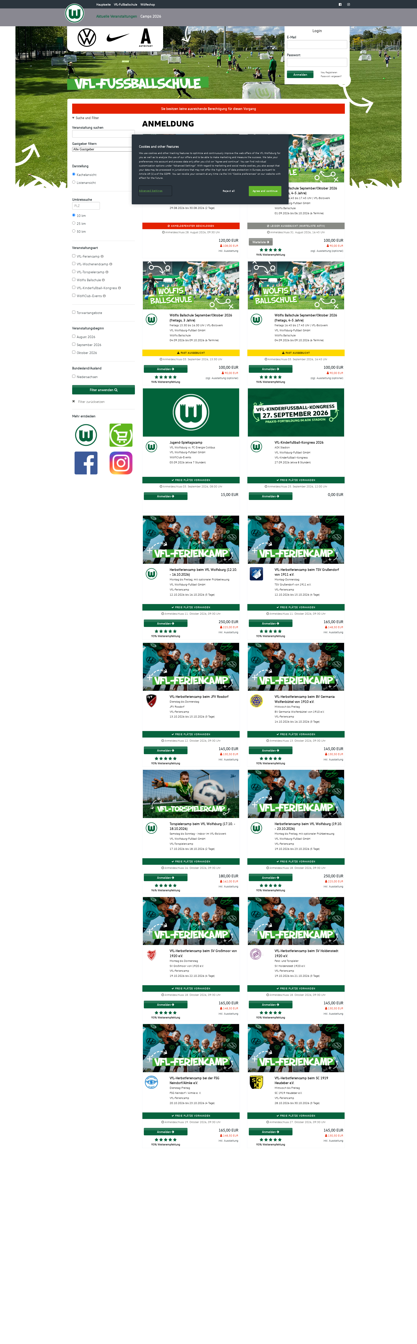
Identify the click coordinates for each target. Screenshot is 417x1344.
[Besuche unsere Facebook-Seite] (340, 4)
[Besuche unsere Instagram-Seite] (348, 4)
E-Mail (291, 37)
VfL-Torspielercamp (91, 272)
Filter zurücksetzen (91, 401)
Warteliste (259, 242)
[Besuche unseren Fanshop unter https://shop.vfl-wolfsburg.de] (121, 434)
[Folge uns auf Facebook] (86, 462)
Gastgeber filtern (84, 143)
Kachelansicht (87, 175)
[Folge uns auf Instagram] (121, 462)
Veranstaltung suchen (88, 127)
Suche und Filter (87, 118)
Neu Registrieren (329, 72)
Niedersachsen (87, 377)
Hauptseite (103, 4)
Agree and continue (265, 191)
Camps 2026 (150, 16)
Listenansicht (86, 182)
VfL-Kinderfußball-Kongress (97, 288)
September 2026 (89, 345)
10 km (81, 215)
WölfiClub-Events (90, 296)
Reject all (229, 191)
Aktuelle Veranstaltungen (116, 16)
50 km (81, 231)
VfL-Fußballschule (126, 4)
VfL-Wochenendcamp (93, 264)
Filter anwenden (102, 390)
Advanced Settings (151, 190)
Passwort (293, 55)
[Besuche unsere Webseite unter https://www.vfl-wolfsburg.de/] (86, 434)
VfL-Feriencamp (89, 256)
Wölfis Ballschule (89, 280)
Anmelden (164, 369)
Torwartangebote (89, 313)
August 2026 (86, 337)
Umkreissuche (82, 199)
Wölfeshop (147, 4)
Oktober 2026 (87, 353)
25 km (81, 223)
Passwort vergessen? (331, 76)
